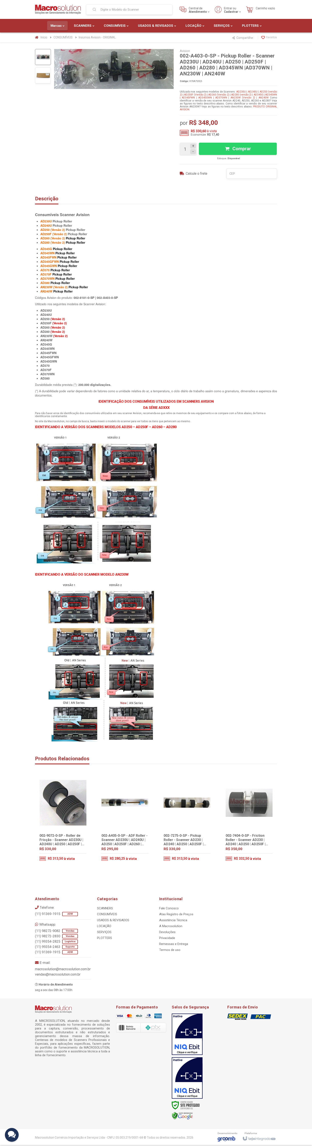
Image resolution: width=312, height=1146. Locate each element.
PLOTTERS (104, 938)
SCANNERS (105, 908)
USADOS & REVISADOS (113, 920)
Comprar (241, 148)
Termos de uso (169, 950)
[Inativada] (187, 1034)
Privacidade (167, 938)
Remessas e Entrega (173, 944)
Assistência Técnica (173, 920)
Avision (185, 51)
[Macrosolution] (58, 9)
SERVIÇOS (104, 932)
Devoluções (167, 932)
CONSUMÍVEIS (63, 37)
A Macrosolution (170, 926)
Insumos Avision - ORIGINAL (97, 37)
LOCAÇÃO (104, 926)
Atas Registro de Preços (176, 914)
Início (44, 37)
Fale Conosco (169, 908)
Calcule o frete (196, 174)
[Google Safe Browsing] (182, 1115)
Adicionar (71, 849)
